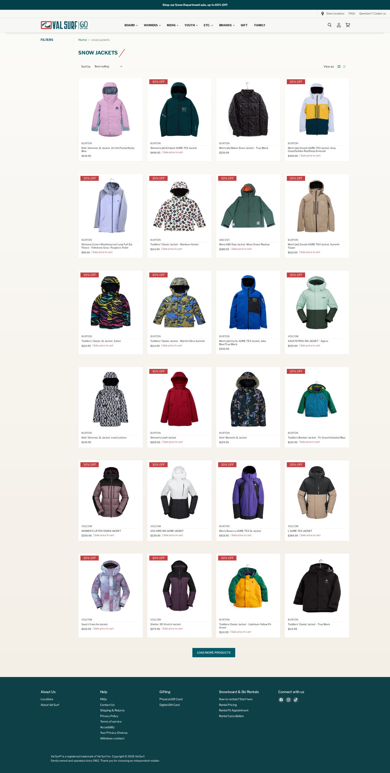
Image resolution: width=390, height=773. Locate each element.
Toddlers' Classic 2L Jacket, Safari (101, 340)
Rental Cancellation (231, 716)
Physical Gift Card (170, 699)
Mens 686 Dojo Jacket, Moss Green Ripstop (244, 244)
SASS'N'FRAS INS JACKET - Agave (308, 340)
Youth (189, 25)
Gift (244, 25)
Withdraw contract (112, 738)
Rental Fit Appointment (233, 710)
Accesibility (107, 727)
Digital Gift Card (169, 704)
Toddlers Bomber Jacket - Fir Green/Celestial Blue (316, 437)
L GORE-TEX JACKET (300, 530)
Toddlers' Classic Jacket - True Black (309, 624)
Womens (151, 25)
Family (259, 25)
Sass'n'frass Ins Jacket (94, 624)
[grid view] (339, 66)
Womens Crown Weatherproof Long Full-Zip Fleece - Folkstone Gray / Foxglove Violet (106, 246)
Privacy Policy (109, 716)
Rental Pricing (228, 704)
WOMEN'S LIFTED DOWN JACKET (101, 530)
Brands (225, 25)
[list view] (344, 66)
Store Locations (335, 13)
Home (82, 40)
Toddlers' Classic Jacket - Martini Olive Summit (177, 340)
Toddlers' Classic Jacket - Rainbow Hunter (174, 244)
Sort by (85, 66)
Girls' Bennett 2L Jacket (233, 437)
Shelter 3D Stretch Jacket (165, 624)
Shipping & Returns (112, 710)
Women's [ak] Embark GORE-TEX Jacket (173, 147)
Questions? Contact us (372, 13)
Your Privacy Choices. (114, 732)
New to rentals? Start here (235, 699)
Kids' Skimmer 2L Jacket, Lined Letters (104, 437)
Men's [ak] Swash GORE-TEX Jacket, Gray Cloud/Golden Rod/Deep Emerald (312, 149)
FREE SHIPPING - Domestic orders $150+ (33, 13)
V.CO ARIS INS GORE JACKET (167, 530)
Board (130, 25)
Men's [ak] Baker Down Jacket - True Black (243, 147)
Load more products (214, 652)
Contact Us (107, 704)
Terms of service (111, 721)
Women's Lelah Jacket (163, 437)
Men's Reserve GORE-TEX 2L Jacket (240, 530)
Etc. (207, 25)
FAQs (352, 13)
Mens (171, 25)
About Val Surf (50, 704)
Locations (47, 699)
